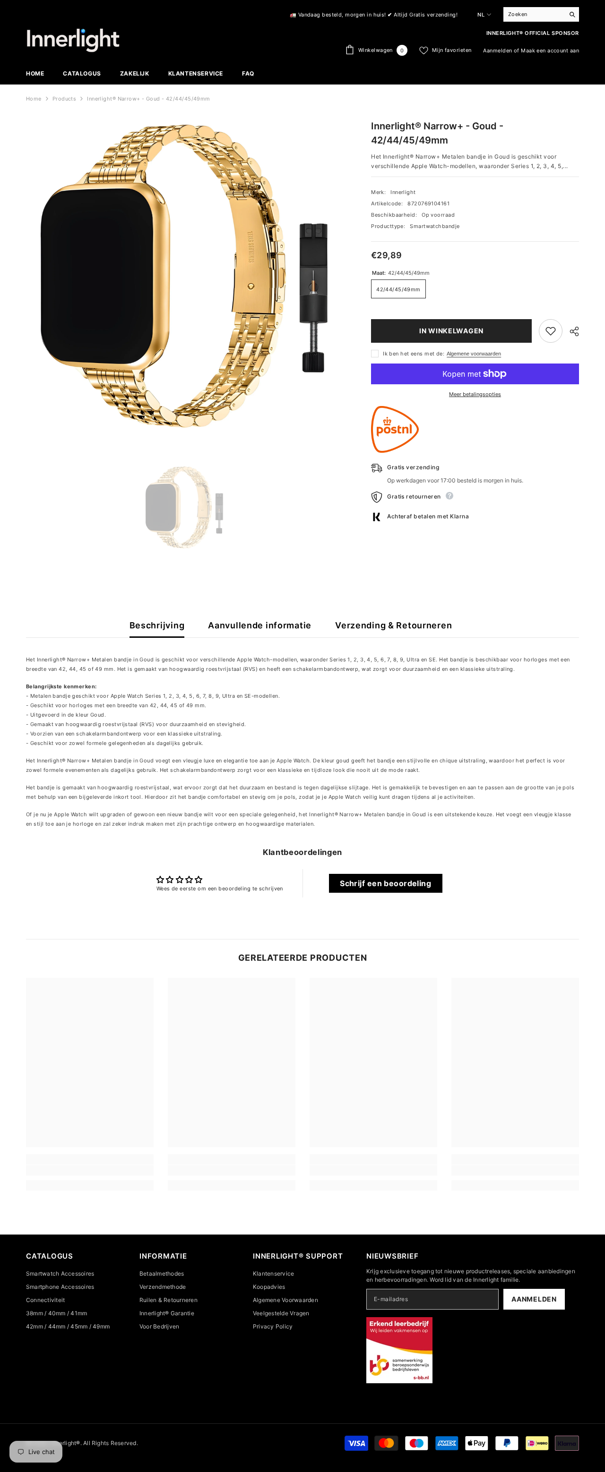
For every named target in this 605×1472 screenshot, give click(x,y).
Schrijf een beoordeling (385, 883)
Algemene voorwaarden (474, 353)
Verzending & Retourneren (393, 625)
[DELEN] (570, 331)
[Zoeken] (541, 14)
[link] (90, 1170)
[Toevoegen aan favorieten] (550, 331)
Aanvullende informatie (259, 625)
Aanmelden (497, 50)
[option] (184, 508)
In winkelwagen (451, 331)
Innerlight (402, 192)
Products (64, 98)
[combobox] (533, 14)
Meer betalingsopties (475, 394)
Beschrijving (157, 625)
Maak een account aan (550, 50)
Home (34, 98)
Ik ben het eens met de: (413, 353)
